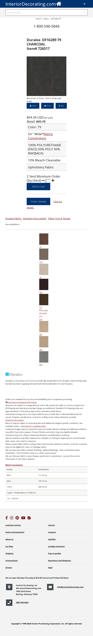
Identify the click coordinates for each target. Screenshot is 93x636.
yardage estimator (56, 546)
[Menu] (84, 4)
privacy (8, 567)
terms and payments (14, 532)
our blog (9, 546)
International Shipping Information (22, 402)
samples (52, 539)
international (11, 560)
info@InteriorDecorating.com (70, 587)
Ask (62, 105)
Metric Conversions (40, 136)
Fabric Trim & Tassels (59, 218)
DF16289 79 (56, 19)
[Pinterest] (17, 518)
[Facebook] (6, 518)
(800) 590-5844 (22, 602)
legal (50, 567)
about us (9, 539)
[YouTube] (23, 518)
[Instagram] (11, 518)
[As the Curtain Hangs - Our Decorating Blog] (29, 518)
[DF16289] (46, 76)
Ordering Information (14, 420)
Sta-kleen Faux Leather (34, 218)
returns (51, 525)
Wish (34, 105)
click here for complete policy (33, 426)
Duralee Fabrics (13, 218)
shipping (9, 553)
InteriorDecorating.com (30, 4)
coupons (52, 532)
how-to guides (54, 553)
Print (49, 105)
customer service (13, 525)
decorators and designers (59, 560)
